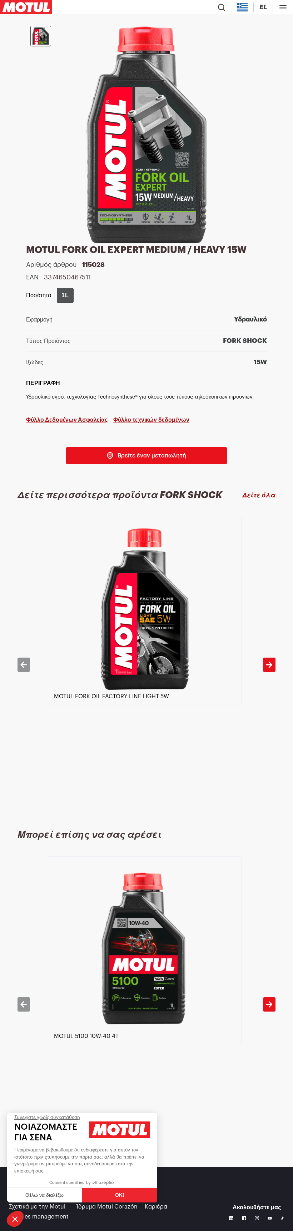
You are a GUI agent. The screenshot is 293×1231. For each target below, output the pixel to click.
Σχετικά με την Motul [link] (37, 1207)
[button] (15, 1218)
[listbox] (146, 664)
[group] (65, 295)
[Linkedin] (231, 1218)
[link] (146, 455)
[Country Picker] (242, 7)
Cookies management (39, 1217)
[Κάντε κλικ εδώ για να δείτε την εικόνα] (40, 36)
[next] (269, 665)
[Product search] (221, 7)
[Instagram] (257, 1218)
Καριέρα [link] (156, 1207)
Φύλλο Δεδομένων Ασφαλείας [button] (67, 420)
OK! (119, 1195)
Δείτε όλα (258, 495)
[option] (146, 664)
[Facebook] (244, 1218)
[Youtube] (270, 1218)
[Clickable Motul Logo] (26, 7)
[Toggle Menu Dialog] (283, 7)
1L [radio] (65, 295)
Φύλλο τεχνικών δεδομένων (151, 420)
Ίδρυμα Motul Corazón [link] (107, 1207)
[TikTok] (282, 1218)
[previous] (24, 665)
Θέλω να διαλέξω (44, 1195)
